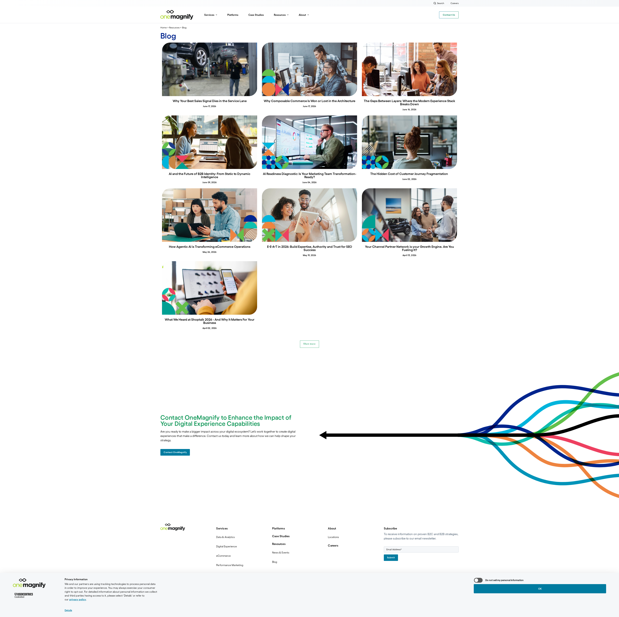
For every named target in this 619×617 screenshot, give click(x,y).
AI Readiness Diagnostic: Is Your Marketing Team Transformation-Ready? (309, 175)
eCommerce (223, 555)
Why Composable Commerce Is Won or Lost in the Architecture (309, 101)
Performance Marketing (229, 565)
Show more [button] (309, 344)
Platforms (232, 14)
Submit (391, 557)
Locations (333, 537)
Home (163, 27)
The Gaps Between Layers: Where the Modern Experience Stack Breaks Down (409, 102)
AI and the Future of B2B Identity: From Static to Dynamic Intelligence (209, 175)
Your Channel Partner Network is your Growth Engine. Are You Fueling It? (409, 248)
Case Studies (256, 14)
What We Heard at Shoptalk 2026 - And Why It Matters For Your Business (209, 321)
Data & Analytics (225, 537)
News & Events (280, 552)
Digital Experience (226, 546)
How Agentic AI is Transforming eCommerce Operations (209, 246)
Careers (333, 545)
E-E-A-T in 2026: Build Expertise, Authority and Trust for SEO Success (309, 248)
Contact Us (449, 15)
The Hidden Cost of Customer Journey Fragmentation (409, 173)
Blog (274, 561)
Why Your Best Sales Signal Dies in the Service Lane (210, 101)
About (332, 528)
